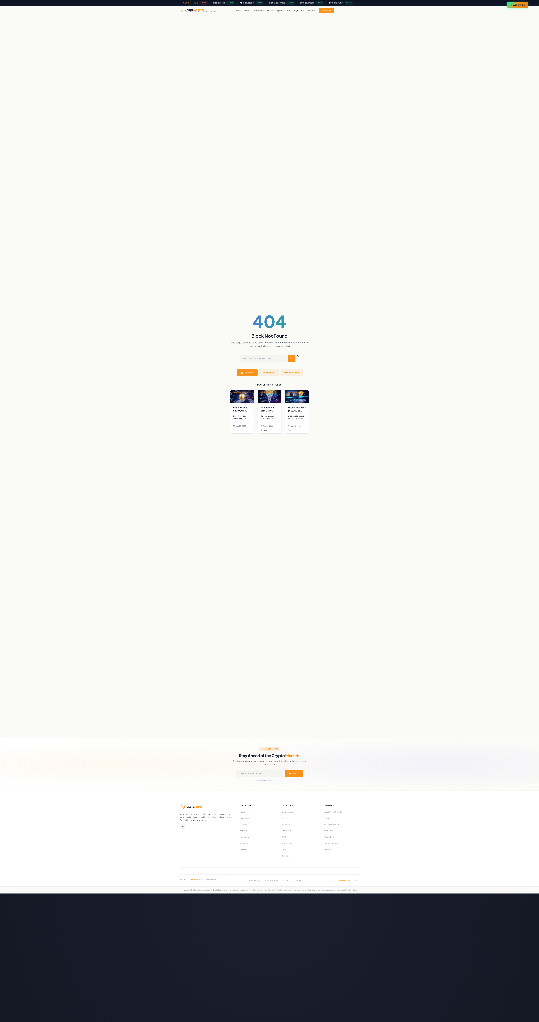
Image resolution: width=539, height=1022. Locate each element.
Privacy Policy (329, 837)
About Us (244, 843)
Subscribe (294, 773)
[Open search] (356, 10)
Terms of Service (331, 843)
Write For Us (329, 831)
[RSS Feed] (182, 826)
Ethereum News (291, 372)
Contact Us (328, 818)
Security (285, 856)
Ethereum (259, 10)
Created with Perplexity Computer (345, 880)
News (238, 10)
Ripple (280, 10)
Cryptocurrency (288, 812)
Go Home (249, 372)
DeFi (288, 10)
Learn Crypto (245, 837)
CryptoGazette (194, 879)
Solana (270, 10)
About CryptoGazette (333, 812)
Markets (311, 10)
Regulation (299, 10)
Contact (243, 850)
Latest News (245, 818)
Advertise (519, 5)
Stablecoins (287, 843)
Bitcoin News (269, 372)
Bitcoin (247, 10)
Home (242, 812)
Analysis (243, 831)
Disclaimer (328, 850)
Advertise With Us (331, 824)
